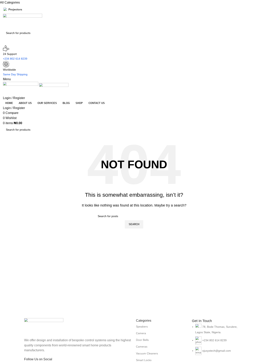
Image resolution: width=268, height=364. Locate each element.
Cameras (141, 346)
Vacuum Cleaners (147, 353)
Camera (141, 333)
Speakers (142, 326)
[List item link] (218, 341)
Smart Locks (143, 360)
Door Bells (142, 339)
